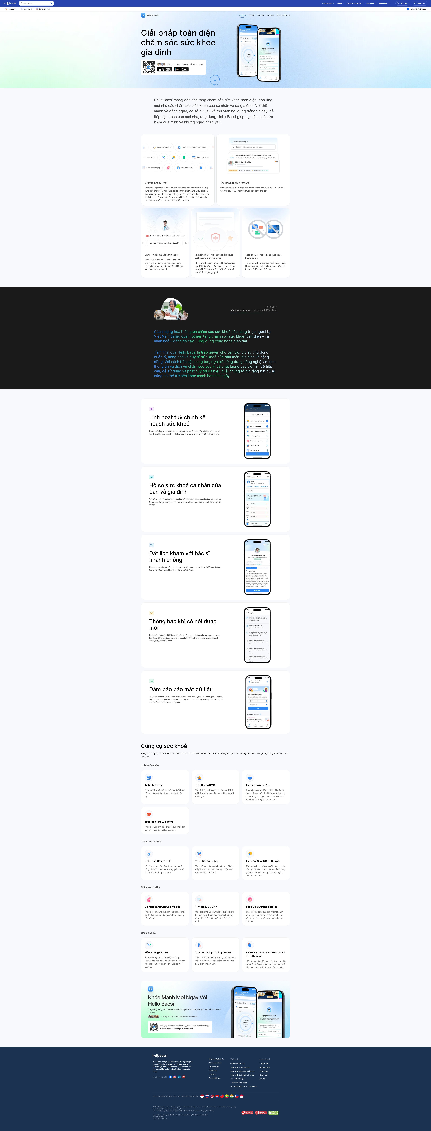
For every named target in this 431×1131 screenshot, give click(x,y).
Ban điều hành (265, 1067)
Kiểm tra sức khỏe (215, 1063)
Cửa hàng (212, 1074)
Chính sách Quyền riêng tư (240, 1067)
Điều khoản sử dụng (237, 1063)
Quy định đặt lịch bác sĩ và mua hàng (243, 1086)
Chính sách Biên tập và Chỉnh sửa (242, 1071)
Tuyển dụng (264, 1071)
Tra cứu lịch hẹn (214, 1078)
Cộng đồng (213, 1070)
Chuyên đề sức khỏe (216, 1059)
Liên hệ (262, 1079)
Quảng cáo (264, 1075)
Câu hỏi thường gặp (237, 1079)
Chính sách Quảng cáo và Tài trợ (242, 1075)
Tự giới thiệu (264, 1063)
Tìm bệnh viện (214, 1067)
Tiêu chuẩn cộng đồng (238, 1083)
